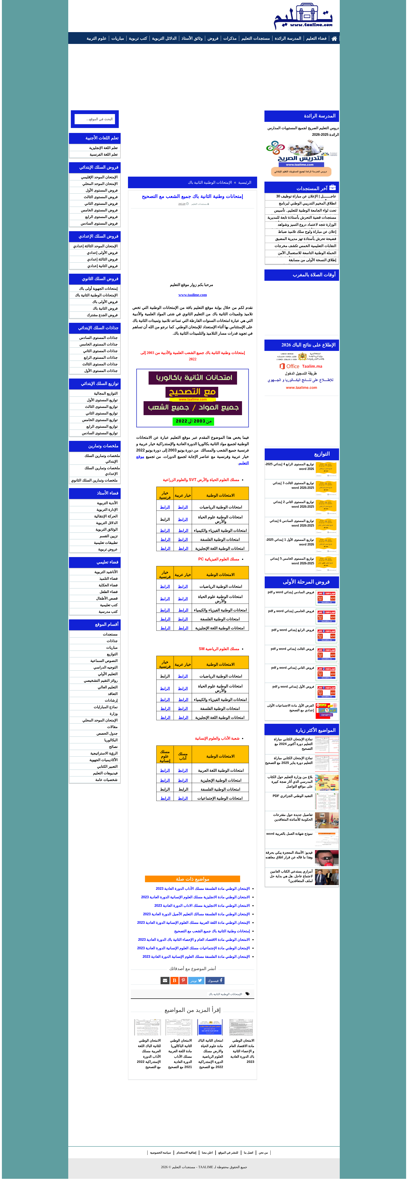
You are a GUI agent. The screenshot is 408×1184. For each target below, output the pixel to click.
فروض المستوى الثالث (101, 197)
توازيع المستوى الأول (102, 400)
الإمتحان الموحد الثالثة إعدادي (95, 246)
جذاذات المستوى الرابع (101, 357)
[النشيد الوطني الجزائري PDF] (327, 801)
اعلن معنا (207, 1152)
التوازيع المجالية (106, 393)
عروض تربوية (108, 549)
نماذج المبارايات (106, 707)
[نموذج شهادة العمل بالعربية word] (327, 839)
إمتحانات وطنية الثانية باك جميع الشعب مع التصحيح (212, 931)
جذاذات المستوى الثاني (100, 351)
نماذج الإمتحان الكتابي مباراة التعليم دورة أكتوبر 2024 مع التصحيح (293, 743)
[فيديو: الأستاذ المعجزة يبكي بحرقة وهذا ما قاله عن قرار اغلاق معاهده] (327, 858)
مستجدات (110, 634)
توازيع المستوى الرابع (102, 426)
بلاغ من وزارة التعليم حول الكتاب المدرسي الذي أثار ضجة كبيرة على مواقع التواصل (290, 781)
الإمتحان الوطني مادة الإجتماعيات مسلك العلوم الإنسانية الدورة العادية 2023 (193, 948)
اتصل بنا (248, 1152)
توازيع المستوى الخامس (100, 420)
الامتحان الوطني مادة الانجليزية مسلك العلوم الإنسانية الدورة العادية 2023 (195, 897)
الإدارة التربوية (107, 509)
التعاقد (113, 694)
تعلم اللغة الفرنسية (104, 154)
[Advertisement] (157, 13)
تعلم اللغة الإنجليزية (103, 148)
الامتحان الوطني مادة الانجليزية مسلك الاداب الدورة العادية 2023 (202, 905)
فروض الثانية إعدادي (102, 266)
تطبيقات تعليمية (106, 543)
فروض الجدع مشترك (102, 315)
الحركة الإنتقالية (106, 516)
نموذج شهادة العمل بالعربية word (289, 833)
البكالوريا (111, 740)
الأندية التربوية (107, 503)
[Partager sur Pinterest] (183, 980)
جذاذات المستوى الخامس (99, 344)
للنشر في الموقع (228, 1152)
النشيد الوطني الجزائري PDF (293, 796)
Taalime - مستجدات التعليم (192, 1167)
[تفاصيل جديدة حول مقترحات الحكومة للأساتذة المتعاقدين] (327, 820)
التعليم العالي (108, 687)
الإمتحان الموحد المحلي (100, 184)
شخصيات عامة (106, 780)
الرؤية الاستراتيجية (104, 753)
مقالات (112, 727)
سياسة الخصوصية (160, 1152)
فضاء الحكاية (108, 585)
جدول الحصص (107, 733)
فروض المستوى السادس (99, 223)
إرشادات (111, 700)
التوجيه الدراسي (106, 667)
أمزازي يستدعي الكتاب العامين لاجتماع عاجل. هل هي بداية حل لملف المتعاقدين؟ (291, 876)
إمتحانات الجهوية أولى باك (98, 288)
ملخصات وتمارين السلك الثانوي (94, 480)
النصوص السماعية (104, 661)
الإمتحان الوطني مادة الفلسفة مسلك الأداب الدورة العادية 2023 (203, 888)
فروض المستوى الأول (102, 190)
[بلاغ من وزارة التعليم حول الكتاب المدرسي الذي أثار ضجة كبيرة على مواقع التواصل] (327, 783)
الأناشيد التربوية (106, 572)
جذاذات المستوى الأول (101, 371)
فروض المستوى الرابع (101, 217)
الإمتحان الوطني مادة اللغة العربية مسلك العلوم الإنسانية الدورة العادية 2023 (193, 922)
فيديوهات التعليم (105, 773)
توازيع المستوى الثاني (102, 413)
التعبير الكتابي (107, 766)
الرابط (183, 507)
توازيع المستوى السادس (100, 433)
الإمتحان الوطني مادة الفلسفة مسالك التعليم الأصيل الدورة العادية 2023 (196, 914)
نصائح (113, 747)
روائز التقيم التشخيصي (101, 680)
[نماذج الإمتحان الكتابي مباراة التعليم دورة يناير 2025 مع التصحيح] (327, 764)
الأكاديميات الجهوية (103, 760)
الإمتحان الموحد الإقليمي (99, 177)
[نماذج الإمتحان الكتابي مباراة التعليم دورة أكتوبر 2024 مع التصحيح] (327, 745)
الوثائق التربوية (107, 529)
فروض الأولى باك (105, 302)
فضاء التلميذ (108, 578)
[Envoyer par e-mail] (165, 980)
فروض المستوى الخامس (99, 210)
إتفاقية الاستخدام (186, 1152)
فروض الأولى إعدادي (102, 253)
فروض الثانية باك (105, 308)
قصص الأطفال (107, 598)
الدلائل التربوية (107, 523)
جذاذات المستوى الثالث (100, 364)
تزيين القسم (109, 536)
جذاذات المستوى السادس (98, 338)
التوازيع (112, 654)
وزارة (114, 713)
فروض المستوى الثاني (101, 203)
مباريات (112, 647)
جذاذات (112, 641)
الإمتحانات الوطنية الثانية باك (225, 994)
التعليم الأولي (108, 674)
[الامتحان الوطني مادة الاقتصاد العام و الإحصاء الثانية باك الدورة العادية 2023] (241, 1027)
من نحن (263, 1152)
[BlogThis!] (174, 980)
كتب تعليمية (109, 605)
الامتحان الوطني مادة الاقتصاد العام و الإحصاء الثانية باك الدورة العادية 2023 (194, 939)
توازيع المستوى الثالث (101, 407)
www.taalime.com (192, 295)
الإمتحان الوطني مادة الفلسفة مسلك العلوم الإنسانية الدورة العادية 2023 (196, 956)
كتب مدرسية (108, 611)
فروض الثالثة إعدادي (102, 259)
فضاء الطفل (109, 592)
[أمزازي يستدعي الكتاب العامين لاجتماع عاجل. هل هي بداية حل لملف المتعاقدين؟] (327, 877)
